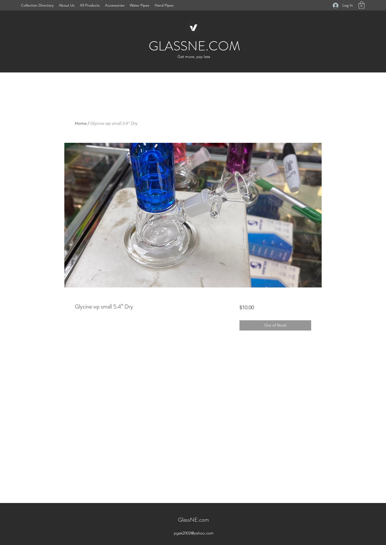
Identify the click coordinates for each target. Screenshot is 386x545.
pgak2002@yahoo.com (193, 533)
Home (81, 123)
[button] (361, 5)
